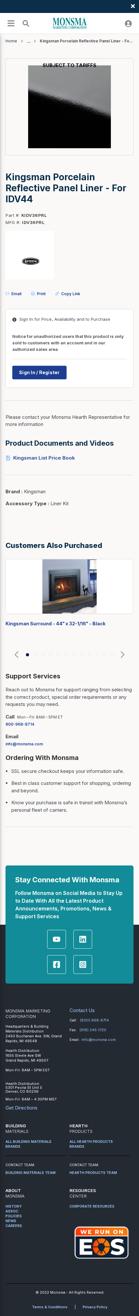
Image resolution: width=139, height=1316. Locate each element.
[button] (16, 655)
